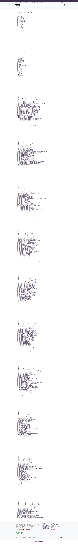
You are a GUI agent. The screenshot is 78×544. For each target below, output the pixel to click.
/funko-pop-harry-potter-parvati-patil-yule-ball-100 (26, 337)
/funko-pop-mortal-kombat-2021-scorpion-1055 (25, 148)
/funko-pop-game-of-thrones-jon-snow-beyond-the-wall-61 (27, 383)
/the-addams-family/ (21, 78)
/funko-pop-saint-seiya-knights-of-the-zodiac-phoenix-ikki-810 (28, 282)
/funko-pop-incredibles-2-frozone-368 (24, 440)
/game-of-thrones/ (21, 61)
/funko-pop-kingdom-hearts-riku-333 (24, 459)
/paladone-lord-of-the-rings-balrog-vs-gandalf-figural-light (27, 125)
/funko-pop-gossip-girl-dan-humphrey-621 (24, 454)
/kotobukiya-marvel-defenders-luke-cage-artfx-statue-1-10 (27, 406)
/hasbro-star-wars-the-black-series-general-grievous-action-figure (28, 216)
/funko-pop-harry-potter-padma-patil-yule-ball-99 (26, 339)
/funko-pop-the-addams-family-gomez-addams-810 (26, 380)
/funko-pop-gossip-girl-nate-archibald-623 (24, 452)
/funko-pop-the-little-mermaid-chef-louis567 (25, 360)
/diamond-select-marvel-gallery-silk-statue (24, 434)
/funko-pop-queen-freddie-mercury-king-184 (25, 228)
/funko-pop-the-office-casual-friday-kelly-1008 (25, 305)
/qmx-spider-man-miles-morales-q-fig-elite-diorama (26, 257)
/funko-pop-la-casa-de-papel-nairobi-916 (24, 342)
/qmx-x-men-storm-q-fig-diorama (23, 194)
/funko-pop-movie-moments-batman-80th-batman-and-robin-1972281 (29, 366)
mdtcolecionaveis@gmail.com (56, 525)
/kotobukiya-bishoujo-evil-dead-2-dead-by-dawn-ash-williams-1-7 (28, 389)
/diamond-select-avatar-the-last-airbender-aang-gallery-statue (27, 239)
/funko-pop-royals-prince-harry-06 (23, 464)
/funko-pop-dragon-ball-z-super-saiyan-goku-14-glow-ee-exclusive (28, 411)
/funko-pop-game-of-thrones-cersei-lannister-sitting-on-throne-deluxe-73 (29, 371)
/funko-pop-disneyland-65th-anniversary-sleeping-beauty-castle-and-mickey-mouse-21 (31, 161)
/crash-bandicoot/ (21, 75)
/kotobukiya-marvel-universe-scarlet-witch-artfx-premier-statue (28, 275)
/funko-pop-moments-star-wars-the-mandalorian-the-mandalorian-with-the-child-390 (31, 259)
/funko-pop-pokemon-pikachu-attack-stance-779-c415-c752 (27, 502)
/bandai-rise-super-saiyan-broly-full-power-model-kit (26, 364)
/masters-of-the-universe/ (22, 65)
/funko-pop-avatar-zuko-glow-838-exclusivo (25, 230)
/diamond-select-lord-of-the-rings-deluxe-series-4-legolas (27, 102)
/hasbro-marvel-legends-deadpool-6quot (24, 479)
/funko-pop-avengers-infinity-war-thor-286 (24, 255)
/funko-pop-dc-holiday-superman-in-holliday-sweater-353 (27, 279)
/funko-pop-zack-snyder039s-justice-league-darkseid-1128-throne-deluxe (29, 152)
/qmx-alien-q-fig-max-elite (22, 98)
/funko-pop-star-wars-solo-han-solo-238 (24, 412)
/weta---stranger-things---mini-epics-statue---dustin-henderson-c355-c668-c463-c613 (31, 497)
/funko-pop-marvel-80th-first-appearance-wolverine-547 (27, 348)
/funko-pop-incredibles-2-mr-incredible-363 (25, 450)
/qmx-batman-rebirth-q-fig (22, 471)
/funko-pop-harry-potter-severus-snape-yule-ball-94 (26, 338)
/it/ (18, 63)
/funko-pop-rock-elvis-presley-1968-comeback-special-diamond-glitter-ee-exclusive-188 (32, 198)
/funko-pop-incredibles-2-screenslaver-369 (24, 439)
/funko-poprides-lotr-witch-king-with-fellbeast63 (25, 367)
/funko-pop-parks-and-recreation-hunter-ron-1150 (26, 140)
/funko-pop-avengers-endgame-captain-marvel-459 (26, 363)
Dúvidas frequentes (46, 526)
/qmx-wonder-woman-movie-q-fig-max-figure (25, 469)
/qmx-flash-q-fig (20, 470)
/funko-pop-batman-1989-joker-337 (23, 303)
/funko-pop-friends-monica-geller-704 (24, 229)
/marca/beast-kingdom (21, 30)
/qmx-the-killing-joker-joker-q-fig (23, 432)
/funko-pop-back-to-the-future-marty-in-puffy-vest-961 (26, 252)
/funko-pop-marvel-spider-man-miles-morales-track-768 (27, 180)
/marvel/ (19, 57)
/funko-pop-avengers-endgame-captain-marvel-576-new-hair (27, 335)
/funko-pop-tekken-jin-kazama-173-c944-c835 (25, 499)
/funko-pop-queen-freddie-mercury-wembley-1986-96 (26, 243)
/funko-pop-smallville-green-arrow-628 (24, 472)
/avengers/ (19, 64)
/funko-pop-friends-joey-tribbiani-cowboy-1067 (25, 201)
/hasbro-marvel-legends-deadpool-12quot (24, 486)
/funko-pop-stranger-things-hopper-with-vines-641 (26, 420)
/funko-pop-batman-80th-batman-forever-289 (25, 167)
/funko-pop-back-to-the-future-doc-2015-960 (25, 253)
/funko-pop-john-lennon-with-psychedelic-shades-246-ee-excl (27, 123)
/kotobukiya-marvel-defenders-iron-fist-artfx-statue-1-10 (27, 396)
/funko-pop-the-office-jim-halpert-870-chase (25, 278)
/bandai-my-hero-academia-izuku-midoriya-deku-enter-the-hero (28, 295)
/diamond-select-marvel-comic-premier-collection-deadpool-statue (28, 393)
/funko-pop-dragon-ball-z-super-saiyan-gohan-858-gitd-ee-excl (28, 158)
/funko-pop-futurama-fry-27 (22, 430)
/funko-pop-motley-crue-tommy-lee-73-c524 (25, 508)
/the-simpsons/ (20, 79)
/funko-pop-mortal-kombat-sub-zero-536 (24, 270)
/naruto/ (19, 33)
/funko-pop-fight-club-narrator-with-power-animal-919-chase (27, 288)
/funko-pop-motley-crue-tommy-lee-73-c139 (25, 509)
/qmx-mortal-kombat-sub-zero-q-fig (23, 188)
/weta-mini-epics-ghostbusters (23, 91)
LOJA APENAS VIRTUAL (18, 2)
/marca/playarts (20, 28)
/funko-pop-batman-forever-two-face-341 (24, 298)
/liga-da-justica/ (20, 34)
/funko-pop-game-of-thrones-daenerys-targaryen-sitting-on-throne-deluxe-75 (30, 382)
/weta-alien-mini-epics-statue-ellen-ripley (24, 191)
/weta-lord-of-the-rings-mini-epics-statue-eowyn (25, 117)
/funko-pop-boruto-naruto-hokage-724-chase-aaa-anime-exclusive (28, 318)
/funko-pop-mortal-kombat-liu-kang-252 (24, 465)
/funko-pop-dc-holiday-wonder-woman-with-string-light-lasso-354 (28, 280)
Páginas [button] (43, 523)
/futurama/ (19, 72)
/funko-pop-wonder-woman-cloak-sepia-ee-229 (25, 474)
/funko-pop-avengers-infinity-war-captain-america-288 (26, 385)
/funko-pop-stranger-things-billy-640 (24, 425)
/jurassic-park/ (20, 62)
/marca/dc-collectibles (21, 20)
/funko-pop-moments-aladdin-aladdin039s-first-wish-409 (27, 435)
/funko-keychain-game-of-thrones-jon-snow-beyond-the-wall (27, 410)
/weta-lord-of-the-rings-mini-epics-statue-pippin (25, 328)
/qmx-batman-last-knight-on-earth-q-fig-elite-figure (26, 262)
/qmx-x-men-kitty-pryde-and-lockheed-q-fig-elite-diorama (27, 190)
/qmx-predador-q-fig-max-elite (23, 100)
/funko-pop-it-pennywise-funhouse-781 (24, 320)
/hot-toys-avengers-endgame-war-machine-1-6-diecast (26, 105)
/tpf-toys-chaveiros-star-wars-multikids (24, 426)
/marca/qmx (20, 25)
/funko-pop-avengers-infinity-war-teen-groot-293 (25, 467)
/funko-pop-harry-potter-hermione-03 (24, 250)
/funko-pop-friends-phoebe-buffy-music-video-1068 (26, 238)
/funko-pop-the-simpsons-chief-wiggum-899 (25, 197)
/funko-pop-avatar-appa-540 (22, 381)
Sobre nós (44, 530)
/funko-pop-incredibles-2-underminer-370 (24, 456)
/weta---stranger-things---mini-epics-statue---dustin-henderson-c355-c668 (30, 495)
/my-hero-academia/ (21, 60)
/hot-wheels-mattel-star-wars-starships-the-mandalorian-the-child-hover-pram (30, 209)
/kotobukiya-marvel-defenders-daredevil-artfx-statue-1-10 (27, 419)
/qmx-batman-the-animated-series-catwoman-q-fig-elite (27, 160)
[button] (62, 5)
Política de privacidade (46, 528)
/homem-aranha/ (20, 45)
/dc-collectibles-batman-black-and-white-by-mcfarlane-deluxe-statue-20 (29, 240)
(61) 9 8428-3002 (39, 2)
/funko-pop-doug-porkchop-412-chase (24, 421)
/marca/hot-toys (20, 22)
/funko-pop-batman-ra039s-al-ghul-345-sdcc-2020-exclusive (27, 294)
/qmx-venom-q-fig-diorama (22, 329)
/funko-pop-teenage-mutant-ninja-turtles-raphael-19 (26, 249)
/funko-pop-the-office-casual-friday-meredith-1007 (26, 304)
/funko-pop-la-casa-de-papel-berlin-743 (24, 343)
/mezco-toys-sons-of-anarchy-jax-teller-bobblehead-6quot (27, 458)
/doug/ (19, 70)
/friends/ (19, 68)
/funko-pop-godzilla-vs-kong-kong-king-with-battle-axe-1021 (27, 225)
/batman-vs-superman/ (21, 47)
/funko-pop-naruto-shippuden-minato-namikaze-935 (26, 141)
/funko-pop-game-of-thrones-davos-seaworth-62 (26, 384)
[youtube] (53, 529)
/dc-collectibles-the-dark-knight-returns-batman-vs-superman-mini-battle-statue (30, 349)
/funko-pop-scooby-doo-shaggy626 (23, 361)
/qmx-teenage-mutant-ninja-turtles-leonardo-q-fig (26, 286)
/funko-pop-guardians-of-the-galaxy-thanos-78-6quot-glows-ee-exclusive (29, 407)
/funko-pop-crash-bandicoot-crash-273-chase (25, 476)
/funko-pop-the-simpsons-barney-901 (24, 212)
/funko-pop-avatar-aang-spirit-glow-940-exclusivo (26, 231)
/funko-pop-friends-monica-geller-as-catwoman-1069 (26, 247)
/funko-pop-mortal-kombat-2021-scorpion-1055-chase (26, 143)
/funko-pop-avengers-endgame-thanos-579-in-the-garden (27, 334)
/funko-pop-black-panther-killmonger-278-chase (25, 127)
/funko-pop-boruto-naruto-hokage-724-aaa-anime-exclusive (27, 319)
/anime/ (19, 55)
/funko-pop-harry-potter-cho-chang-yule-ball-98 (25, 336)
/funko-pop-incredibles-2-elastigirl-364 (24, 441)
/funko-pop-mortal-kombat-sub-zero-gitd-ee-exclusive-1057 (27, 149)
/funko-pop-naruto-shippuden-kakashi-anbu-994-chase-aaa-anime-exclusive (30, 162)
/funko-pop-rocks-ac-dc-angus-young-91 (24, 274)
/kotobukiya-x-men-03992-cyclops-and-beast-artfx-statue (27, 397)
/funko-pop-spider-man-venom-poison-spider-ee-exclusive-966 (28, 97)
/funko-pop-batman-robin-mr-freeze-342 (24, 299)
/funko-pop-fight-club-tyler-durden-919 (24, 289)
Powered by (37, 541)
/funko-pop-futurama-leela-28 (22, 429)
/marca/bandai (20, 17)
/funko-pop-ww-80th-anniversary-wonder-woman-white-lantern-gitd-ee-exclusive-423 (31, 103)
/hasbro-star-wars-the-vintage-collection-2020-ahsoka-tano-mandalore (29, 111)
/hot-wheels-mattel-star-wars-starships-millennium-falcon (27, 210)
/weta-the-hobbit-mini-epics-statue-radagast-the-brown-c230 (27, 516)
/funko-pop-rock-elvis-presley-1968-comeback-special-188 (27, 242)
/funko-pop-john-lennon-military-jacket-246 (25, 124)
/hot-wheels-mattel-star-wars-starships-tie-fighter (26, 206)
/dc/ (18, 56)
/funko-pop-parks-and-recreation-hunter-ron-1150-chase (27, 139)
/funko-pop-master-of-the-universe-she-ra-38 (25, 234)
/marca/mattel (20, 32)
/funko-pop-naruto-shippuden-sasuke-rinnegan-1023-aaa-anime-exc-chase (29, 118)
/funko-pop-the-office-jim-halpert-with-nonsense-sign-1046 (27, 260)
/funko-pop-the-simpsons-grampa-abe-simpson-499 (26, 368)
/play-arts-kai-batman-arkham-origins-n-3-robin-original (27, 477)
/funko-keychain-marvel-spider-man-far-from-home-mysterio (27, 170)
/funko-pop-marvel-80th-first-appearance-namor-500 (26, 350)
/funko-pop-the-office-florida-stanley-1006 (24, 296)
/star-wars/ (19, 54)
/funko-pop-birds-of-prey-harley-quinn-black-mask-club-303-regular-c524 (29, 511)
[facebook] (51, 529)
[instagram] (54, 529)
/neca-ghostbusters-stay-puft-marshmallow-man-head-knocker (28, 387)
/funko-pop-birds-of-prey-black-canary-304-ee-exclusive (27, 332)
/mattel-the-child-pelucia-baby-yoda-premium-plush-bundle (27, 211)
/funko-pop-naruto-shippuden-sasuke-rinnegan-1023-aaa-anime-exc (28, 119)
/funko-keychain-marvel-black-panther (24, 138)
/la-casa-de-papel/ (21, 82)
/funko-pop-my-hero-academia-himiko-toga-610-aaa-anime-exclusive (29, 244)
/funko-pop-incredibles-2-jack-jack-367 (24, 451)
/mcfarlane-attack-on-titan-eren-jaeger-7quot (25, 481)
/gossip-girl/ (20, 69)
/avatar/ (19, 74)
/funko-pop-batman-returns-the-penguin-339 (25, 297)
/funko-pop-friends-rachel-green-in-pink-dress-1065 (26, 237)
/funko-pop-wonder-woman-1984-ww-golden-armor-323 (27, 323)
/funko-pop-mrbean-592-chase (23, 408)
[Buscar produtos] (59, 5)
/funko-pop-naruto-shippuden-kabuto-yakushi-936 (26, 155)
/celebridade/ (20, 59)
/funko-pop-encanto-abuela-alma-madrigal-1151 (25, 136)
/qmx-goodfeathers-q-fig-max (22, 423)
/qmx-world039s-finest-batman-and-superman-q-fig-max (27, 415)
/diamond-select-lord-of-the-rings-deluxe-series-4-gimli (26, 101)
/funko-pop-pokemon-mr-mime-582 (23, 324)
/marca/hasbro (20, 27)
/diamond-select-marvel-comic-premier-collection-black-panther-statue (29, 258)
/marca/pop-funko (21, 24)
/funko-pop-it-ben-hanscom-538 (23, 437)
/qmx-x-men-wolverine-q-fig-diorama (24, 352)
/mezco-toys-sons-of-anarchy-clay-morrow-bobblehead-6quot (28, 483)
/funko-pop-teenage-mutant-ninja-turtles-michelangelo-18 (27, 248)
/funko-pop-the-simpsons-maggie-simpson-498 (25, 373)
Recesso (44, 529)
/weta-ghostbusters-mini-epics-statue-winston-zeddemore (27, 192)
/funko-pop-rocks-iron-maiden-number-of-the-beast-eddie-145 (28, 272)
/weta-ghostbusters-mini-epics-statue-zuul (24, 164)
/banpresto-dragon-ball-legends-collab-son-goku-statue (27, 292)
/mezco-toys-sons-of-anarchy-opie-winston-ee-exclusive (27, 482)
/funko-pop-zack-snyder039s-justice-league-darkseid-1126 (27, 153)
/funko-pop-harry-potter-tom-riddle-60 (24, 414)
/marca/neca (20, 31)
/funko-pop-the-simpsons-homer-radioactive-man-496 (26, 374)
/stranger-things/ (20, 53)
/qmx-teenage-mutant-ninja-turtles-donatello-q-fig (26, 287)
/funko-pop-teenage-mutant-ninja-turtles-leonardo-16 (26, 159)
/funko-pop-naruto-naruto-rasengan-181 (24, 169)
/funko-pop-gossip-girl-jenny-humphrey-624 (25, 453)
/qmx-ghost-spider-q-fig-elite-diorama (24, 157)
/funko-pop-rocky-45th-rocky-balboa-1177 (24, 135)
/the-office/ (20, 81)
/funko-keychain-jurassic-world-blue (23, 388)
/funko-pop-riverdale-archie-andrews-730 (24, 344)
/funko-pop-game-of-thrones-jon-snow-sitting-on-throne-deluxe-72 (28, 365)
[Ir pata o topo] (61, 537)
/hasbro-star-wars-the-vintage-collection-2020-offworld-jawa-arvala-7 (29, 108)
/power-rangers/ (20, 76)
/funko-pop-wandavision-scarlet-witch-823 (24, 144)
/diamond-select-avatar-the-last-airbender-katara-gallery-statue (28, 184)
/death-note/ (20, 71)
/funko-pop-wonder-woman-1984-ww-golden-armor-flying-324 (28, 307)
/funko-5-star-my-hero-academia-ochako (24, 377)
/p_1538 (19, 165)
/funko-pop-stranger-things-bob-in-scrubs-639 (25, 417)
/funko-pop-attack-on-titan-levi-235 (23, 142)
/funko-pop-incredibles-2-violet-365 (23, 438)
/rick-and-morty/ (20, 48)
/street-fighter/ (20, 51)
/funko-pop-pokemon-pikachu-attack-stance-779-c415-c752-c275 (28, 503)
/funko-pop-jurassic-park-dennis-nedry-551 (24, 455)
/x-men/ (19, 77)
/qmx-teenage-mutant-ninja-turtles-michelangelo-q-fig (26, 285)
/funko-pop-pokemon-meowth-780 (23, 187)
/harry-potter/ (20, 46)
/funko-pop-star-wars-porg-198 (23, 478)
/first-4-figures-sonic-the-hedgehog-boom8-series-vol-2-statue (28, 433)
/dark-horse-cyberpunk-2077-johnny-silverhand (25, 291)
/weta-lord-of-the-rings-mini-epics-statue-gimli (25, 392)
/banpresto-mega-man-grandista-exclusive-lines (25, 293)
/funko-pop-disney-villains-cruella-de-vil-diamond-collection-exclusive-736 (29, 251)
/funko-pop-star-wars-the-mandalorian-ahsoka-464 (26, 171)
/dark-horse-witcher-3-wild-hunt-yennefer (24, 325)
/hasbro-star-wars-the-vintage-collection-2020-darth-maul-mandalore (29, 109)
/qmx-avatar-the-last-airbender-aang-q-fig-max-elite (26, 156)
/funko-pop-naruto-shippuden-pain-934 (24, 154)
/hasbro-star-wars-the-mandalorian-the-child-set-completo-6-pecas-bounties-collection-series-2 (33, 151)
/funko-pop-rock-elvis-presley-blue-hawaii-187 (25, 241)
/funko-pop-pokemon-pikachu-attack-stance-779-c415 (26, 501)
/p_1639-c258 (20, 514)
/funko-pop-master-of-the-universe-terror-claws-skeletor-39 (27, 245)
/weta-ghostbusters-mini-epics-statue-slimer (25, 315)
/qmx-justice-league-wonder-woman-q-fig (24, 424)
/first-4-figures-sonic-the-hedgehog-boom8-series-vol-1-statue (28, 428)
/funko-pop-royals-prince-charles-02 (23, 463)
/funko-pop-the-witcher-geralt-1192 (23, 121)
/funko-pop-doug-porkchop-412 (23, 422)
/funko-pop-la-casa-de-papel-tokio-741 (24, 341)
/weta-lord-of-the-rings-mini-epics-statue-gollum (25, 232)
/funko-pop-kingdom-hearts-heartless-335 (24, 480)
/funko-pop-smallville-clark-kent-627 (23, 457)
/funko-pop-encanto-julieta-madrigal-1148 (24, 137)
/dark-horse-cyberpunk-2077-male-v (23, 290)
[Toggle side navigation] (13, 5)
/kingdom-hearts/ (20, 58)
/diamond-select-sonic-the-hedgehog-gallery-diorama (26, 114)
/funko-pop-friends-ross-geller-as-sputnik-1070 (25, 202)
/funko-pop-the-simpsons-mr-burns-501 (24, 375)
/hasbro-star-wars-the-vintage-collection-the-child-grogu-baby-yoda (28, 193)
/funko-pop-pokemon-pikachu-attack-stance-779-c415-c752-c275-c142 (29, 504)
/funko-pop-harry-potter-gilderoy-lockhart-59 (25, 416)
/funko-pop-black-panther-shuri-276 (23, 126)
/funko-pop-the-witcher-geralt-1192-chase (24, 120)
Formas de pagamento (46, 527)
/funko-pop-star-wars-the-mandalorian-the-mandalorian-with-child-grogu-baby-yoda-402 (32, 217)
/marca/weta (20, 26)
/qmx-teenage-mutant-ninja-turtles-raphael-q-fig (25, 284)
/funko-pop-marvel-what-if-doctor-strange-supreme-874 (27, 182)
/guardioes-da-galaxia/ (21, 52)
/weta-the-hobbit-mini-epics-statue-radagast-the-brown (27, 115)
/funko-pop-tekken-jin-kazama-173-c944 (24, 498)
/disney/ (19, 66)
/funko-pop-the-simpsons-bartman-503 (24, 376)
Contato (44, 524)
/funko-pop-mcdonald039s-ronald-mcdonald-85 (25, 233)
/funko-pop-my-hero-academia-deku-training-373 (26, 395)
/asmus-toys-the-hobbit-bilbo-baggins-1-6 (24, 409)
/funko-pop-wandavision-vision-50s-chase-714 (25, 94)
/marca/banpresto (21, 18)
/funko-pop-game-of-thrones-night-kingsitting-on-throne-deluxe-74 (28, 370)
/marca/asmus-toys (21, 16)
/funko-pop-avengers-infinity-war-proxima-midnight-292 (27, 466)
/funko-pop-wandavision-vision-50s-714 (24, 95)
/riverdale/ (19, 67)
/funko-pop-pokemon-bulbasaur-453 (23, 346)
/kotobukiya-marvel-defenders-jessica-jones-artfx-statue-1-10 (27, 394)
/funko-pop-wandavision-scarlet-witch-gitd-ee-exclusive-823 (27, 99)
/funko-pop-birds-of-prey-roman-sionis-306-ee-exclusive (27, 330)
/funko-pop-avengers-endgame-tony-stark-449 (25, 362)
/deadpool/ (19, 37)
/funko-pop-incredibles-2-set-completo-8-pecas (25, 436)
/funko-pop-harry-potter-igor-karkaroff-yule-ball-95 (26, 340)
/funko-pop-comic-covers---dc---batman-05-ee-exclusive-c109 (28, 506)
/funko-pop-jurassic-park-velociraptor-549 (24, 427)
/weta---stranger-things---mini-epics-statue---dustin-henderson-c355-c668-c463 (30, 496)
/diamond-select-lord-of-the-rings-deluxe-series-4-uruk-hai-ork (28, 112)
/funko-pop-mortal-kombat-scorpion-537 (24, 271)
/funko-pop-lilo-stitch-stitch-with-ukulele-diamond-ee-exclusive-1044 (29, 106)
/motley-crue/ (20, 73)
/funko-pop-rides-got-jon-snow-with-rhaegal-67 (25, 317)
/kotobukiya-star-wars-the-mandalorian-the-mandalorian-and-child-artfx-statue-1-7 (31, 146)
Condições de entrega (46, 525)
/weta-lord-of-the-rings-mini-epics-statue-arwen (25, 116)
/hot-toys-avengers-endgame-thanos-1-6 (24, 104)
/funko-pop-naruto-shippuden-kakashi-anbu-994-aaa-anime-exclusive (29, 163)
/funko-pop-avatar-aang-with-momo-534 (24, 236)
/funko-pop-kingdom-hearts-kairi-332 (24, 460)
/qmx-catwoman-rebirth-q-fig (22, 485)
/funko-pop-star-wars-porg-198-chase (24, 475)
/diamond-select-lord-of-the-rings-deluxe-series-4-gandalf (27, 113)
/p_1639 (19, 90)
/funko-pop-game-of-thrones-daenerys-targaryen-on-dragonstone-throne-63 (30, 468)
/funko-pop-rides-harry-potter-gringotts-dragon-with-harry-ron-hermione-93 (30, 226)
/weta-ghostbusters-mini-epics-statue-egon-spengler (26, 316)
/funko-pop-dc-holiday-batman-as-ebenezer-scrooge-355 (27, 281)
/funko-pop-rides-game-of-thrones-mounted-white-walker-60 (27, 378)
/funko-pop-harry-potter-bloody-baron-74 (24, 391)
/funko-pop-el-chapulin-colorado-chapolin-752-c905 (26, 500)
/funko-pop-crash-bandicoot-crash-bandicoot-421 (26, 390)
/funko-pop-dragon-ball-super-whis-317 (24, 461)
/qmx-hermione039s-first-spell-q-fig (23, 405)
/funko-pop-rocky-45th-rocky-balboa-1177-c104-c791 (26, 513)
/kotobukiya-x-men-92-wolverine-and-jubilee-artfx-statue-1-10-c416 (28, 515)
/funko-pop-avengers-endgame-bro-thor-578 (25, 256)
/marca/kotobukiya (21, 23)
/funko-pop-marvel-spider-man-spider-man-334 (25, 254)
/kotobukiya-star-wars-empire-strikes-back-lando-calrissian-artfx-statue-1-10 (30, 214)
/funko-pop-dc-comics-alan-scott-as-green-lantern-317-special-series (29, 306)
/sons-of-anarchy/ (21, 50)
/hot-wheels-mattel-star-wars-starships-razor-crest (26, 207)
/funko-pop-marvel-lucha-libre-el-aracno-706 (25, 181)
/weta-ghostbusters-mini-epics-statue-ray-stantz (25, 150)
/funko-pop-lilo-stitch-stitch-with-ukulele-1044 (25, 185)
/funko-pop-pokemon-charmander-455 (24, 345)
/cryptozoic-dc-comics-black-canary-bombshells (25, 301)
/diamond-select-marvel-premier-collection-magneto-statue (27, 386)
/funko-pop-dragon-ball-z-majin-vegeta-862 (25, 246)
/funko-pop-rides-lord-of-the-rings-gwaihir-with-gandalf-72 (27, 347)
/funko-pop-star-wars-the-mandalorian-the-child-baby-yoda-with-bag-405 (29, 261)
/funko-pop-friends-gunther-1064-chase (24, 199)
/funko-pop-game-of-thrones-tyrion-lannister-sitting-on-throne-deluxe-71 (29, 369)
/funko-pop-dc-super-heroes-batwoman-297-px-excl (26, 122)
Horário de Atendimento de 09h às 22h (29, 2)
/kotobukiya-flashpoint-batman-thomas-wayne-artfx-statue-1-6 (28, 183)
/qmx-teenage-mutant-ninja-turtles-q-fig (24, 283)
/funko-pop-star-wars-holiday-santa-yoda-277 (25, 172)
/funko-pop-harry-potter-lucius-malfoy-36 (24, 431)
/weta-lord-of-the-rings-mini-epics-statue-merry (25, 327)
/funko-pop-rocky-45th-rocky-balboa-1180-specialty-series (27, 93)
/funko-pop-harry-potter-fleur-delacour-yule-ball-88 (26, 351)
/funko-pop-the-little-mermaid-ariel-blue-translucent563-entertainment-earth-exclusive (31, 92)
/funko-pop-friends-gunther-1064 (23, 200)
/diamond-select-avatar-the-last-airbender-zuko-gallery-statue (27, 147)
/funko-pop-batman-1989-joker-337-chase (24, 302)
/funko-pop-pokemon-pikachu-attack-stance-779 (25, 196)
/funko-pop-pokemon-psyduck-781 (23, 195)
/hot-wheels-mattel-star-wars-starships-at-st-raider (26, 208)
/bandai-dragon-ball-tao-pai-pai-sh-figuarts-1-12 (25, 322)
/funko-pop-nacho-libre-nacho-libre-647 (24, 166)
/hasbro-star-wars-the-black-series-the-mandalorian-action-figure (28, 215)
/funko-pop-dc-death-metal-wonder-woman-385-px (26, 213)
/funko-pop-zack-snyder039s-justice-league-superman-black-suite (28, 145)
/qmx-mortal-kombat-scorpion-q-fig (23, 189)
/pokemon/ (19, 36)
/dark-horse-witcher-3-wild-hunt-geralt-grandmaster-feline (27, 326)
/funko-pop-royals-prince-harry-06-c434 (24, 510)
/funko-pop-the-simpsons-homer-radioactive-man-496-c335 (27, 507)
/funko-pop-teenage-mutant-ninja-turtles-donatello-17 (26, 235)
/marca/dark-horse (21, 29)
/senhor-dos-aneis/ (21, 49)
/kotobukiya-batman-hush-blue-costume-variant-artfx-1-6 (27, 204)
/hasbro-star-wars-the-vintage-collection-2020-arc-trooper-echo (28, 110)
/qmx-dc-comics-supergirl (22, 300)
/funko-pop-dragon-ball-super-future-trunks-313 (25, 473)
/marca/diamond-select (21, 21)
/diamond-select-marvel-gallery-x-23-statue (25, 418)
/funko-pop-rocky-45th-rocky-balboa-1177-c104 (25, 512)
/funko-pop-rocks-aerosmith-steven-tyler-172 (25, 277)
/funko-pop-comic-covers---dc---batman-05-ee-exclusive (27, 505)
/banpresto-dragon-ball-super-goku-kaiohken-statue (26, 484)
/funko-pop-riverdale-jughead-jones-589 (24, 276)
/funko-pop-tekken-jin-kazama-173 (23, 487)
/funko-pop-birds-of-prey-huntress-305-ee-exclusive (26, 331)
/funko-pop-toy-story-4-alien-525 (23, 379)
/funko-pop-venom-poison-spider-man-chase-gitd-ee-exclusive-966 (28, 96)
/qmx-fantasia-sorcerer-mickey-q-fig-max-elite (25, 186)
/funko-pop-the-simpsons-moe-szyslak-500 (25, 372)
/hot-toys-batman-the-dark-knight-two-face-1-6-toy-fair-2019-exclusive (29, 333)
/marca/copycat (20, 19)
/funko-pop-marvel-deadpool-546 (23, 321)
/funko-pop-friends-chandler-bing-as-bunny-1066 (25, 203)
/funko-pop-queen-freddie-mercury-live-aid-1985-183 (26, 227)
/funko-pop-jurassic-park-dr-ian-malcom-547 (25, 413)
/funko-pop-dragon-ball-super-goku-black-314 (25, 462)
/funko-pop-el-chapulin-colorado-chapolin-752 (25, 273)
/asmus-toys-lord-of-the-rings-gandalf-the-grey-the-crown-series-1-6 (29, 107)
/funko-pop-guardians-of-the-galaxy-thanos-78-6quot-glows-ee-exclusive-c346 (30, 517)
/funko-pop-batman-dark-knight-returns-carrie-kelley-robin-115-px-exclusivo (30, 168)
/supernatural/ (20, 80)
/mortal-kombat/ (20, 35)
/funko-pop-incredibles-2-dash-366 (23, 442)
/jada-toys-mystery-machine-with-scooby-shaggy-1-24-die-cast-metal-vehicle (30, 205)
